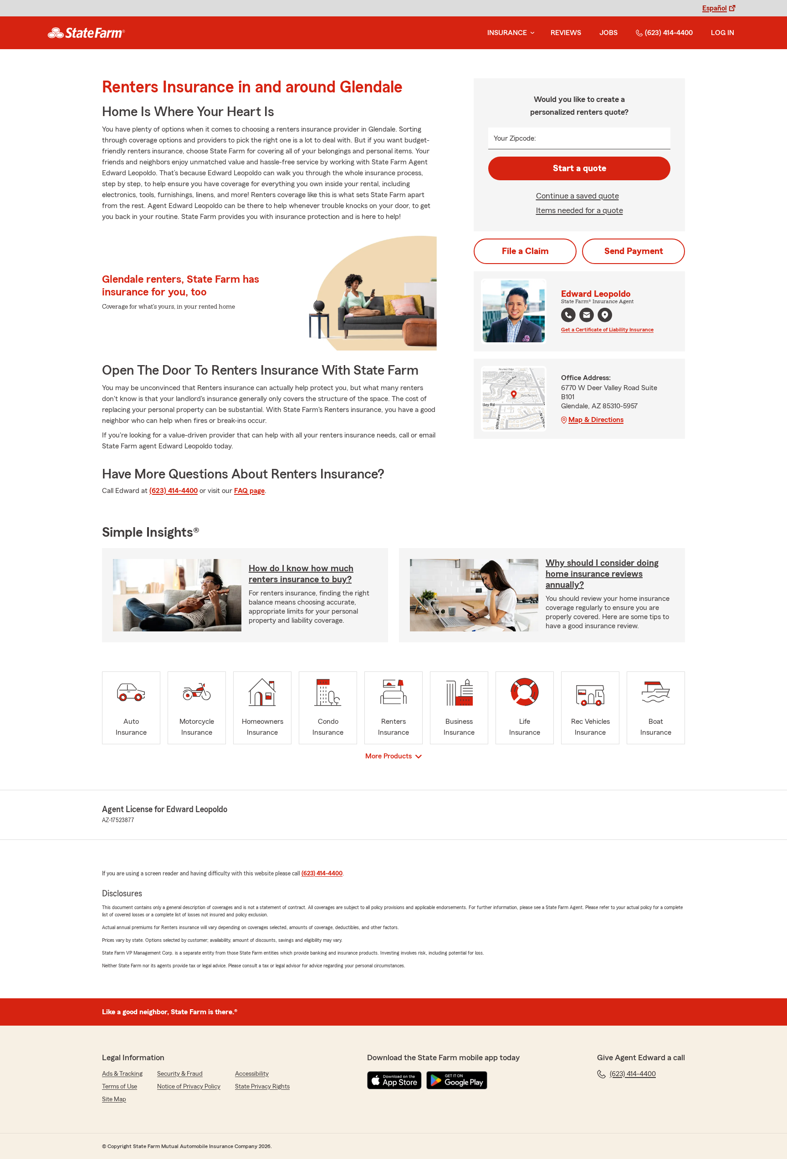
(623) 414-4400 (669, 32)
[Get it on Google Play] (456, 1080)
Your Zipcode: (515, 138)
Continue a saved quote (577, 196)
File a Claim (525, 251)
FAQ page (249, 490)
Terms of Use (119, 1086)
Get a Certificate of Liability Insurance (607, 329)
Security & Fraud (180, 1074)
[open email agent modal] (586, 316)
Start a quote (579, 168)
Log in (722, 32)
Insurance (507, 32)
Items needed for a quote (579, 210)
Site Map (114, 1099)
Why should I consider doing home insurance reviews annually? (602, 574)
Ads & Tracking (122, 1074)
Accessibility (252, 1074)
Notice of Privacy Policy (188, 1086)
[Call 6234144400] (568, 315)
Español (714, 8)
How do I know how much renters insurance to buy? (301, 574)
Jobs (608, 32)
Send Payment (633, 251)
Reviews (566, 32)
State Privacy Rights (262, 1086)
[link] (86, 33)
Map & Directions (595, 419)
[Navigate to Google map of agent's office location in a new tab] (605, 315)
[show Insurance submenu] (530, 33)
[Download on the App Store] (394, 1080)
